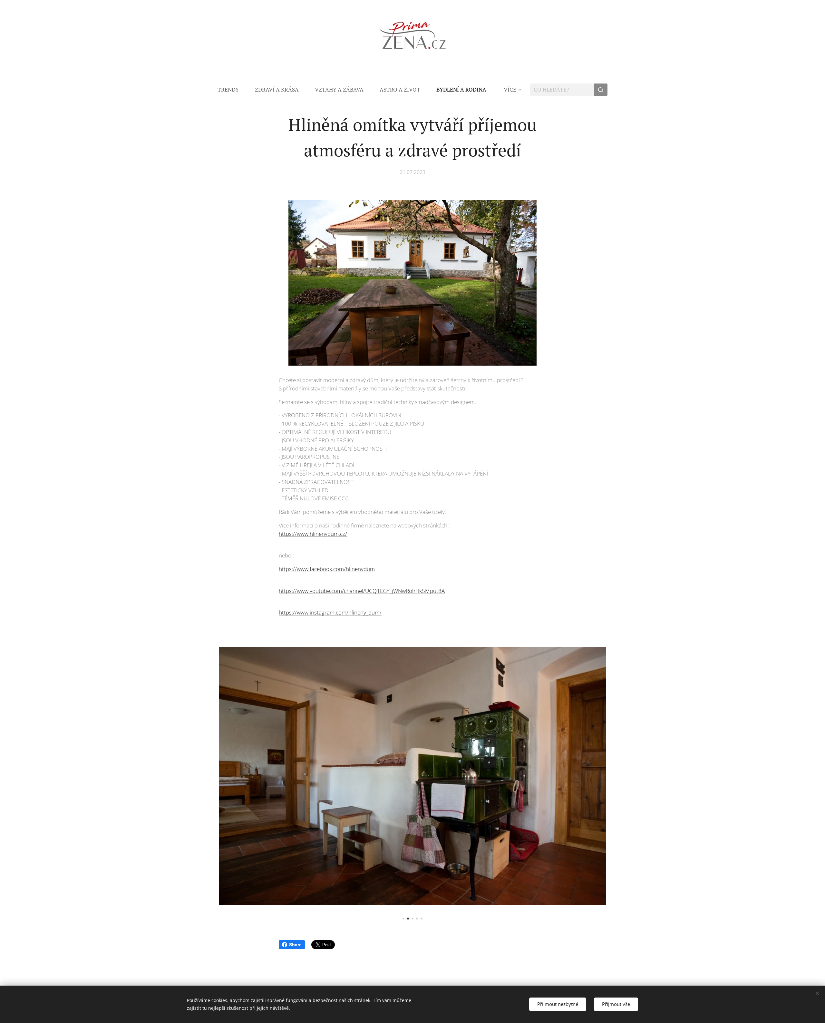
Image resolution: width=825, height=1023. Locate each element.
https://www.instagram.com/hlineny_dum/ (330, 612)
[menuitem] (232, 90)
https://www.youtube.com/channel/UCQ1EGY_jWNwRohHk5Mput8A (362, 591)
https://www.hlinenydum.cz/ (313, 533)
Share (295, 944)
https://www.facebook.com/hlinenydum (327, 569)
